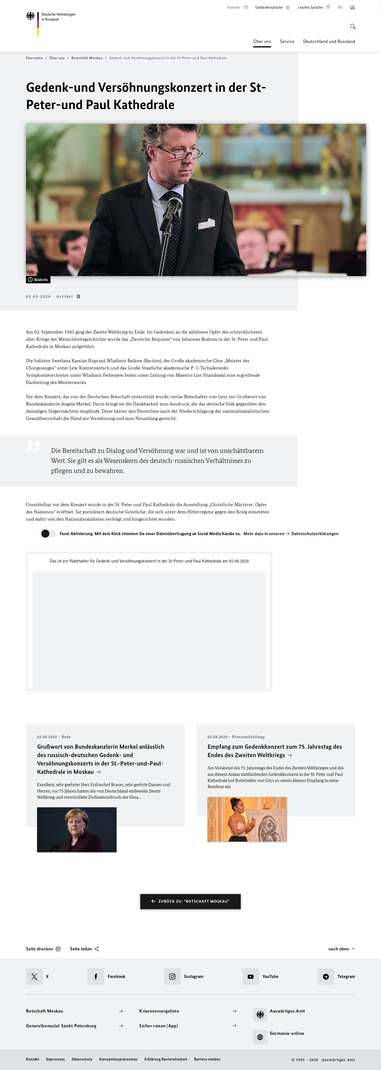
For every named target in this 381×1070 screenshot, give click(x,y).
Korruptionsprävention (118, 1059)
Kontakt (32, 1059)
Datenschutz (82, 1059)
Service (287, 41)
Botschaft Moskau (87, 58)
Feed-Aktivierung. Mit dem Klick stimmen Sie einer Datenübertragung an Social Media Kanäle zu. (150, 533)
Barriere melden (207, 1059)
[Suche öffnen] (351, 23)
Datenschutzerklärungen (315, 533)
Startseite (34, 58)
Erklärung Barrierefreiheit (165, 1059)
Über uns (262, 42)
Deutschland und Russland (329, 41)
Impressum (55, 1059)
